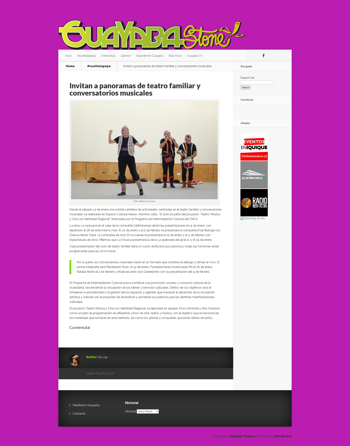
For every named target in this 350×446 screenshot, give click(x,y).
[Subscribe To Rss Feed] (274, 55)
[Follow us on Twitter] (252, 55)
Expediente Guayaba (149, 56)
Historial (130, 411)
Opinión (126, 56)
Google (120, 374)
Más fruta (175, 56)
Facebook (127, 374)
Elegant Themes (243, 436)
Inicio (68, 56)
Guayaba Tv (194, 56)
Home (70, 66)
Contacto (79, 413)
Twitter (134, 374)
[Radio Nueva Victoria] (254, 215)
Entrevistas (108, 56)
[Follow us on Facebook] (263, 55)
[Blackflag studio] (252, 218)
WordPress (283, 436)
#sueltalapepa (86, 56)
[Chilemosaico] (254, 159)
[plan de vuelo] (254, 187)
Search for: (247, 78)
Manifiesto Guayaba (86, 405)
